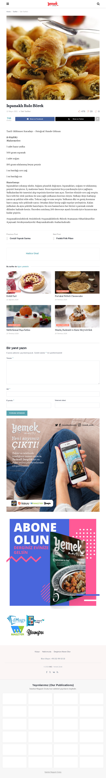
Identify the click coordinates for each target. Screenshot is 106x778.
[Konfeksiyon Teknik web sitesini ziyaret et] (66, 724)
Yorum (10, 358)
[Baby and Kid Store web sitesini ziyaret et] (40, 749)
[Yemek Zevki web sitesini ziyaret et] (14, 711)
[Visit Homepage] (53, 3)
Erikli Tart (12, 296)
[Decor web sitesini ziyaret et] (40, 737)
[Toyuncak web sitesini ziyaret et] (14, 749)
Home (8, 12)
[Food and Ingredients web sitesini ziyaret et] (66, 711)
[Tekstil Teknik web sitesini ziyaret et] (40, 724)
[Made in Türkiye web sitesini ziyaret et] (66, 762)
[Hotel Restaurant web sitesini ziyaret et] (40, 711)
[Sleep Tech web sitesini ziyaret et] (14, 737)
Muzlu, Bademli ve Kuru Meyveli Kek (73, 330)
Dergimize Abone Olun (62, 652)
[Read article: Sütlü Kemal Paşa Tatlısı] (28, 316)
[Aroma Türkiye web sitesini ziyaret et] (14, 724)
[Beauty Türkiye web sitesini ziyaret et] (14, 698)
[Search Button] (98, 4)
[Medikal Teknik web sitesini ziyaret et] (91, 698)
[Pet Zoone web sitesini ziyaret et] (91, 762)
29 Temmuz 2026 (61, 300)
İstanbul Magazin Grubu (53, 772)
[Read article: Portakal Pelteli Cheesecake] (77, 282)
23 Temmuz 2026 (12, 334)
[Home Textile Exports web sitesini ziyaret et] (66, 737)
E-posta (10, 400)
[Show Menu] (7, 4)
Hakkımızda (46, 652)
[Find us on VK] (54, 672)
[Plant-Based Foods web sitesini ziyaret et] (91, 711)
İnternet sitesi (60, 400)
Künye (37, 652)
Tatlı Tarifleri (24, 12)
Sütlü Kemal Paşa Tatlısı (18, 330)
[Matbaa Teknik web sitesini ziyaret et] (91, 749)
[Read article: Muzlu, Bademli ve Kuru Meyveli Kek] (77, 316)
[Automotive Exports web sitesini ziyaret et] (40, 762)
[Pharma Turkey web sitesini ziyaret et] (66, 698)
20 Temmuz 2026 (61, 334)
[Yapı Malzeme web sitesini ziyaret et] (14, 762)
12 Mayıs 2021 (12, 111)
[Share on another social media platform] (97, 119)
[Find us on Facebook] (46, 672)
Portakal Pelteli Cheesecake (69, 296)
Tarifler (15, 12)
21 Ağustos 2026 (12, 300)
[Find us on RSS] (57, 672)
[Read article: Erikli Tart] (28, 282)
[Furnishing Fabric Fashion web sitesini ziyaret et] (91, 737)
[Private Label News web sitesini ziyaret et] (40, 698)
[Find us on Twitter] (50, 672)
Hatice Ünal (32, 253)
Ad (8, 389)
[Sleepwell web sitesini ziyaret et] (91, 724)
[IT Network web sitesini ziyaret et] (66, 749)
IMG (50, 667)
